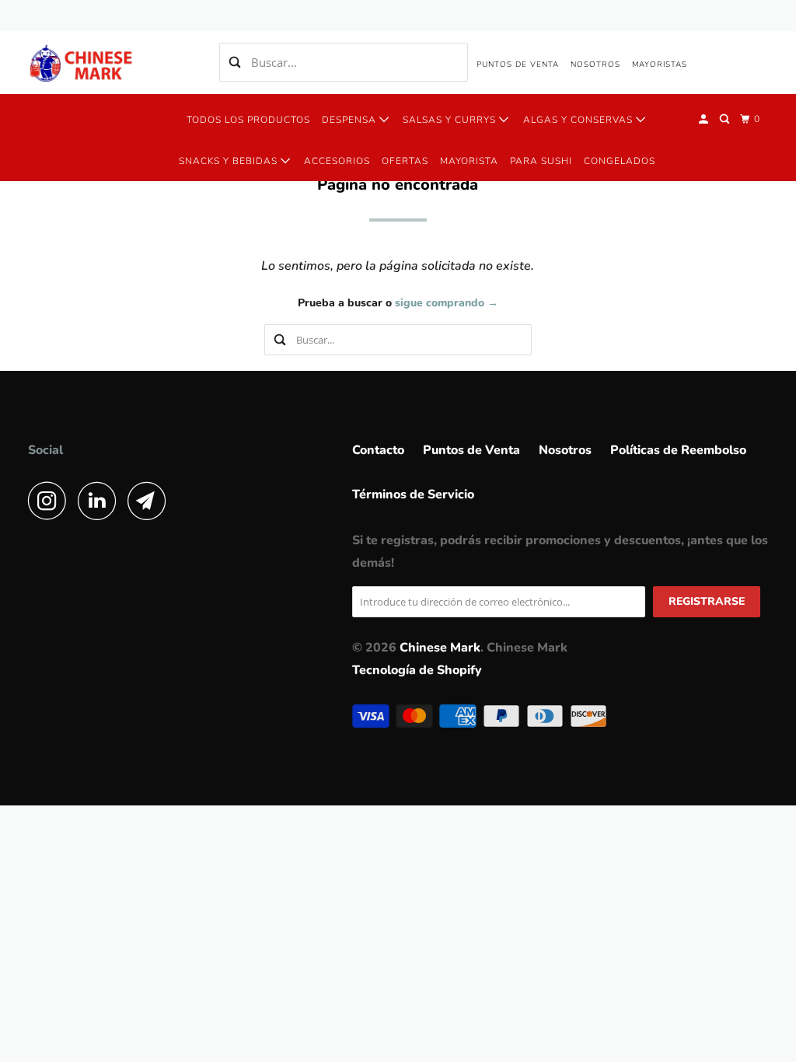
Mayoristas (659, 64)
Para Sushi (541, 161)
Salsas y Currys (451, 120)
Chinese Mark (440, 647)
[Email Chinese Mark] (150, 500)
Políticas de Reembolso (678, 450)
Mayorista (469, 161)
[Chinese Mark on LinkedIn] (101, 500)
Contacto (378, 450)
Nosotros (595, 64)
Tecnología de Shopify (417, 670)
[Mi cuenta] (705, 119)
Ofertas (405, 161)
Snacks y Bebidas (230, 161)
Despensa (350, 120)
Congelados (619, 161)
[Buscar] (726, 119)
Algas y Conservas (579, 120)
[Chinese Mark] (83, 62)
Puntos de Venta (518, 64)
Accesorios (337, 161)
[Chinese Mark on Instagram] (51, 500)
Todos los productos (248, 120)
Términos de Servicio (413, 494)
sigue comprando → (446, 302)
